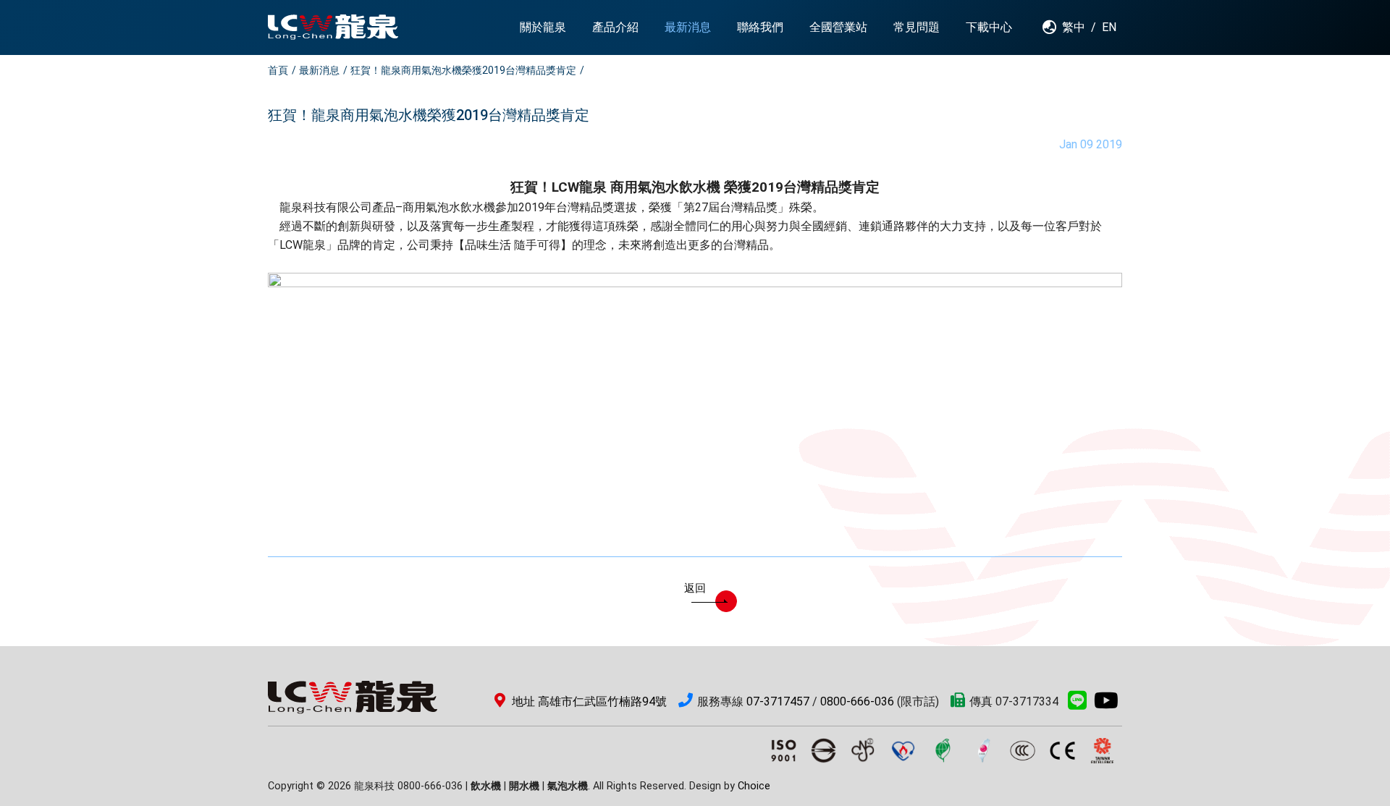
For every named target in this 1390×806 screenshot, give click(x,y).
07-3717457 (777, 701)
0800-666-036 (857, 701)
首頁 (278, 70)
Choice (754, 786)
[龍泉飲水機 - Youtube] (1106, 704)
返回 (695, 588)
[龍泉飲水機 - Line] (1077, 704)
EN (1109, 27)
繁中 (1073, 27)
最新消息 (319, 70)
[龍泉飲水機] (333, 27)
